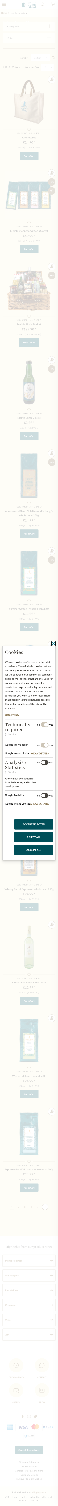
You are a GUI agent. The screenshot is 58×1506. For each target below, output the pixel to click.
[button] (41, 753)
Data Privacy (12, 714)
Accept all (33, 849)
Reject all (34, 837)
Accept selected (34, 824)
